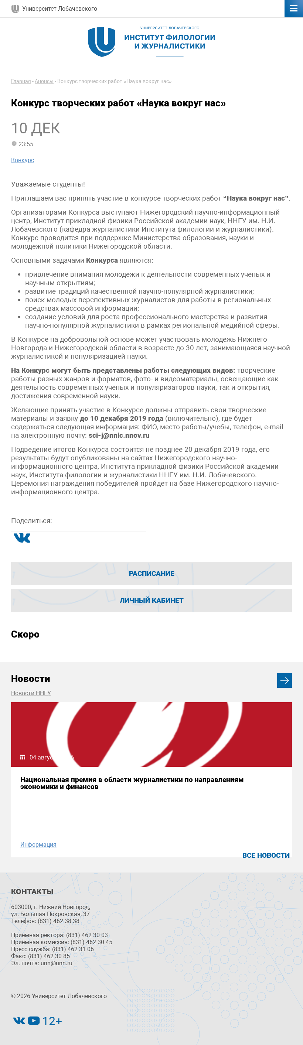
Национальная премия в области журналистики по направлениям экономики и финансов (132, 783)
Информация (38, 844)
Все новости (266, 855)
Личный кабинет (152, 600)
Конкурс (22, 160)
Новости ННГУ (31, 693)
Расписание (151, 573)
